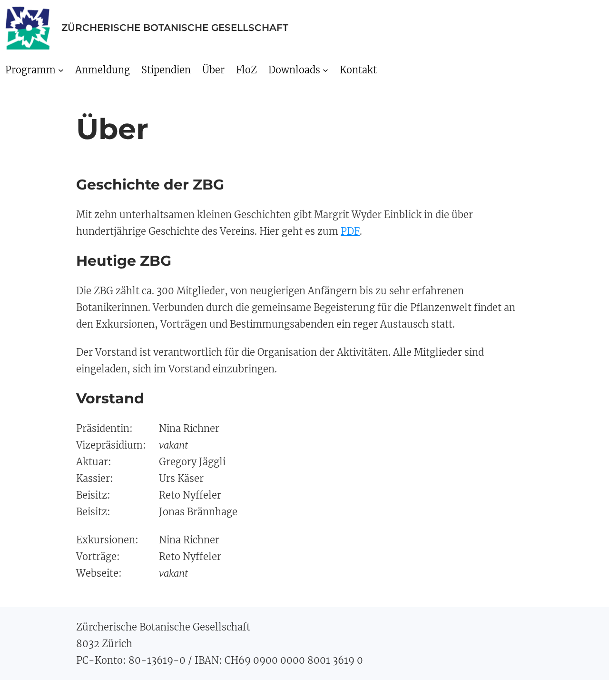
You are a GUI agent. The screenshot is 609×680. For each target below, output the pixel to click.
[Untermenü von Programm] (61, 69)
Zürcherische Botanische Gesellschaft (174, 27)
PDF (350, 231)
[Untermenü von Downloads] (325, 69)
